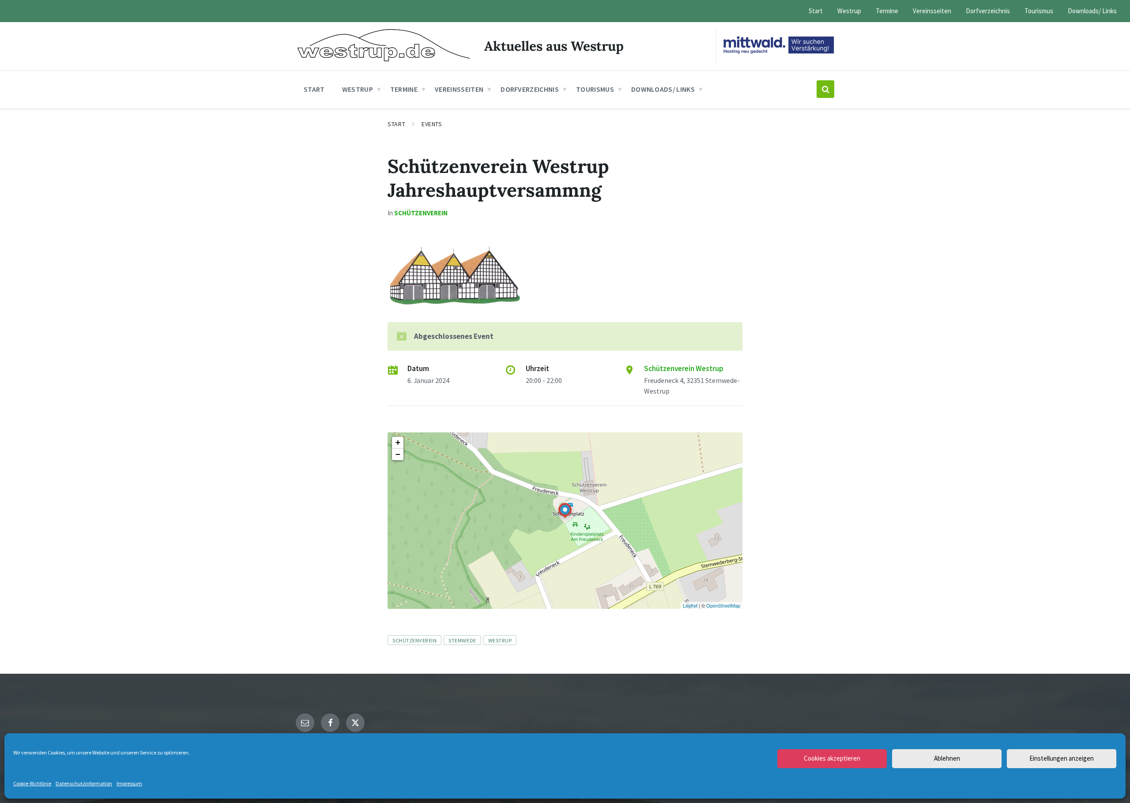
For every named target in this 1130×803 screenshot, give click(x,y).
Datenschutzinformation (84, 783)
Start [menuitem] (816, 11)
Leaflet (690, 605)
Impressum (129, 783)
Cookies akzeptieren (832, 758)
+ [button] (398, 442)
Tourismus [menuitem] (1039, 11)
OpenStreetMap (723, 605)
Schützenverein (421, 213)
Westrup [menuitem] (849, 11)
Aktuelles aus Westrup (554, 46)
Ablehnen (947, 758)
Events (432, 124)
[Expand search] (825, 89)
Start (396, 124)
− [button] (398, 454)
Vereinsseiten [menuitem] (932, 11)
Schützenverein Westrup (683, 368)
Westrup (500, 640)
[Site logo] (383, 59)
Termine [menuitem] (887, 11)
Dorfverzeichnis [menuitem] (988, 11)
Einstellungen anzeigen (1061, 758)
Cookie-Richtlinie (32, 783)
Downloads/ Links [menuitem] (1092, 11)
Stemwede (462, 640)
